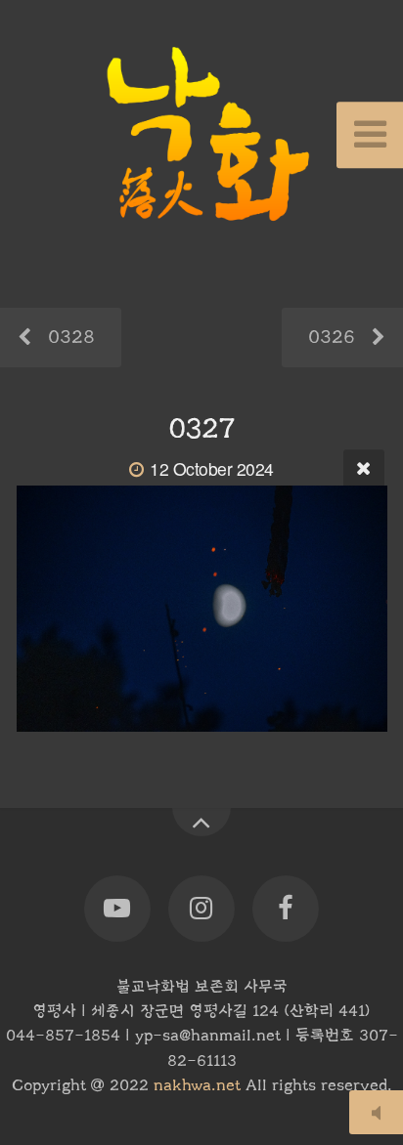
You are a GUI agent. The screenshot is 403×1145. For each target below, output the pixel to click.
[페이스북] (285, 908)
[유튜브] (117, 908)
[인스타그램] (201, 908)
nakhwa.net (197, 1085)
